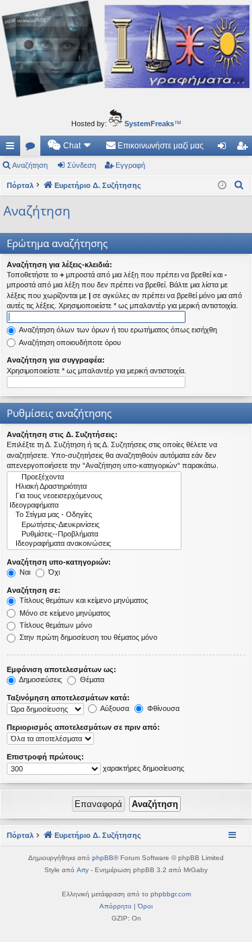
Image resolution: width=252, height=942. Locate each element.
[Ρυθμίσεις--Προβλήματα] (94, 534)
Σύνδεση (81, 165)
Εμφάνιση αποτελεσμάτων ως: (61, 669)
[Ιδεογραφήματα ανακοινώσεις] (94, 544)
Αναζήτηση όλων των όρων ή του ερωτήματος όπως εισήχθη (117, 330)
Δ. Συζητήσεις (33, 148)
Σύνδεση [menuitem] (224, 148)
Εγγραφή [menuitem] (244, 148)
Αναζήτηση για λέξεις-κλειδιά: (59, 265)
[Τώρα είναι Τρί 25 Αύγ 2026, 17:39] (222, 185)
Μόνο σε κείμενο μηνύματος (63, 613)
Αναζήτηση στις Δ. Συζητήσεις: (62, 434)
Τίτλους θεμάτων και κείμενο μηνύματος (82, 600)
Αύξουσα (114, 708)
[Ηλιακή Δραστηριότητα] (94, 486)
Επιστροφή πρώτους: (45, 757)
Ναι (23, 572)
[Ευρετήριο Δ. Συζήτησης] (126, 51)
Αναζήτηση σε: (33, 590)
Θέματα (91, 679)
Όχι (53, 572)
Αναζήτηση (30, 165)
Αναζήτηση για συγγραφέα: (56, 360)
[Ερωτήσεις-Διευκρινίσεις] (94, 525)
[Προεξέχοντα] (94, 477)
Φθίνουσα (162, 708)
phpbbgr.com (171, 894)
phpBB (103, 857)
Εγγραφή (130, 165)
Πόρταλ (20, 185)
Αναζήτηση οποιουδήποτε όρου (69, 342)
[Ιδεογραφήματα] (94, 505)
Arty (83, 870)
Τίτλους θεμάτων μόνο (54, 625)
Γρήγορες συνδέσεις (12, 148)
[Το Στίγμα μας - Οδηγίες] (94, 515)
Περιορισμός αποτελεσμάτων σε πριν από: (83, 727)
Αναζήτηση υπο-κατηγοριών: (59, 562)
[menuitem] (70, 146)
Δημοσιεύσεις (39, 679)
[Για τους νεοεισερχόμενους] (94, 496)
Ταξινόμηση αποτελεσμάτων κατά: (68, 698)
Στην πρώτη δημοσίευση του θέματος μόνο (87, 637)
